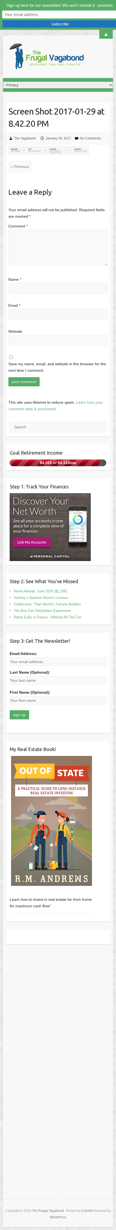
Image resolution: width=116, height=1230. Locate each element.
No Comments (90, 138)
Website (15, 331)
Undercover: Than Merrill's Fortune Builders (47, 604)
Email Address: (23, 653)
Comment (18, 226)
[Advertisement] (58, 1010)
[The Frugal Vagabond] (46, 56)
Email (14, 305)
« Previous (20, 166)
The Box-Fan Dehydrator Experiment (42, 611)
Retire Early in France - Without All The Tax (47, 617)
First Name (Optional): (30, 692)
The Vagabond (25, 138)
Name (14, 279)
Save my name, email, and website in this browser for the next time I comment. (57, 367)
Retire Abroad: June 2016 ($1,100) (40, 591)
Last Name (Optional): (30, 672)
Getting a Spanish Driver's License (41, 598)
